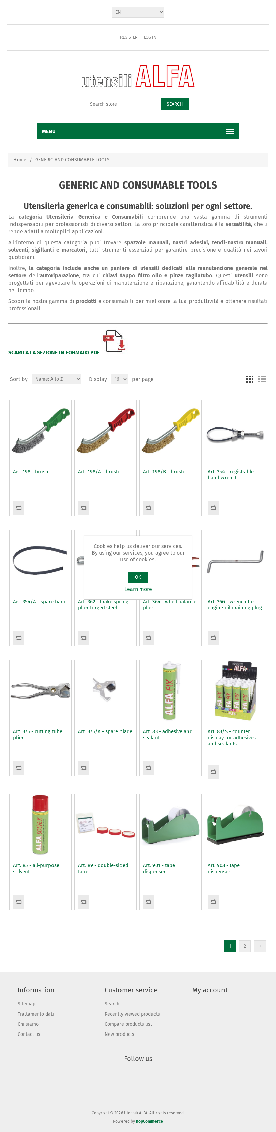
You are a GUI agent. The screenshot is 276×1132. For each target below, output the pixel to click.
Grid (250, 379)
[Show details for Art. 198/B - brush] (170, 431)
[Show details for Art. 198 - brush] (40, 431)
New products (119, 1034)
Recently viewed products (132, 1014)
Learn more (138, 589)
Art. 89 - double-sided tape (103, 868)
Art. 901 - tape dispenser (159, 868)
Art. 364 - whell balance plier (169, 605)
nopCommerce (149, 1121)
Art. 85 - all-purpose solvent (36, 868)
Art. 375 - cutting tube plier (37, 734)
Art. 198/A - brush (98, 472)
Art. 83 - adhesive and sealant (168, 734)
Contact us (29, 1034)
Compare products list (128, 1024)
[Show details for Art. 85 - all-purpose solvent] (40, 825)
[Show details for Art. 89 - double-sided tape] (105, 825)
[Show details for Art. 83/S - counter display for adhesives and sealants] (235, 691)
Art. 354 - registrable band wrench (231, 475)
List (262, 379)
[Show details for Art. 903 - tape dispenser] (235, 825)
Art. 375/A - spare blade (105, 731)
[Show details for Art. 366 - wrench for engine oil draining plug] (235, 561)
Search (175, 104)
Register (128, 37)
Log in (150, 37)
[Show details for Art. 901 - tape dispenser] (170, 825)
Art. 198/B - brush (163, 472)
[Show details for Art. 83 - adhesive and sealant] (170, 691)
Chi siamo (28, 1024)
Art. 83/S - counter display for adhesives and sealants (232, 737)
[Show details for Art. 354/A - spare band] (40, 561)
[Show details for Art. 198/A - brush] (105, 431)
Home (19, 160)
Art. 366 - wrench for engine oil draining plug (235, 605)
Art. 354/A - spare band (40, 602)
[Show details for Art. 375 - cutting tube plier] (40, 691)
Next (260, 946)
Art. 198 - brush (30, 472)
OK (138, 577)
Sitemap (26, 1004)
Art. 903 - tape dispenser (224, 868)
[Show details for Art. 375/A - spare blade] (105, 691)
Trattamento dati (36, 1014)
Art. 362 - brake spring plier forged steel (103, 605)
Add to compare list (18, 508)
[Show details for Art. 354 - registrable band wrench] (235, 431)
